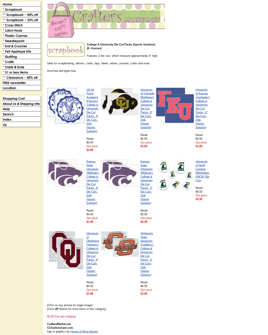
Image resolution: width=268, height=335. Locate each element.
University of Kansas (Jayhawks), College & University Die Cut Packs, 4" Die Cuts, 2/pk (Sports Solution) (203, 108)
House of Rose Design (84, 331)
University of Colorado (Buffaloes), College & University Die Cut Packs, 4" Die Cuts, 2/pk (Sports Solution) (147, 108)
